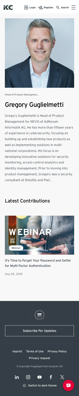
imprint (17, 351)
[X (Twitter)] (62, 377)
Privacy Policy (57, 351)
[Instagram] (28, 377)
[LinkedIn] (16, 377)
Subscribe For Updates (39, 330)
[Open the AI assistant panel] (68, 385)
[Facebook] (50, 377)
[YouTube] (39, 377)
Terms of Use (35, 351)
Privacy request (39, 358)
